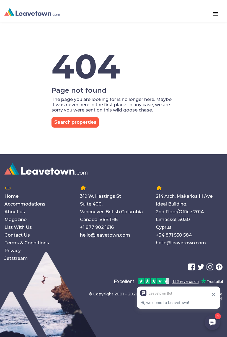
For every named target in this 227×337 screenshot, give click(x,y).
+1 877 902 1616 (97, 227)
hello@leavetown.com (105, 235)
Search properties (75, 122)
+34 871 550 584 (174, 235)
